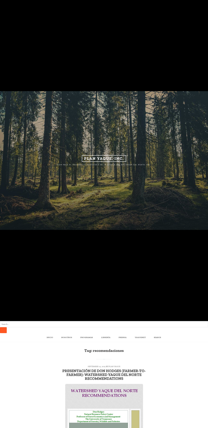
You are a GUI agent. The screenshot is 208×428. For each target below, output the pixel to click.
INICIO (50, 337)
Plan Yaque (114, 366)
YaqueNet (140, 337)
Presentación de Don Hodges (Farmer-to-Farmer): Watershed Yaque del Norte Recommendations (104, 375)
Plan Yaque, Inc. (104, 158)
